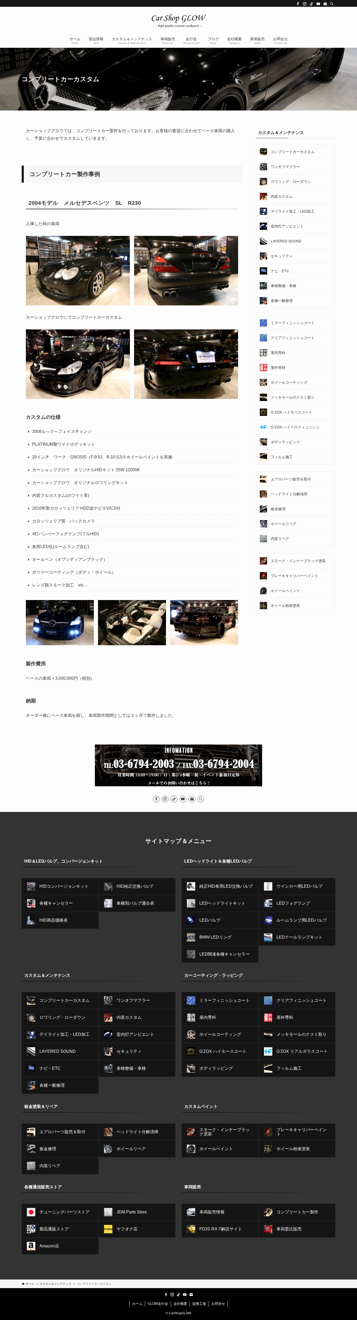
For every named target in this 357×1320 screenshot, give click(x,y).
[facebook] (298, 4)
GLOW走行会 (158, 1304)
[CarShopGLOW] (178, 21)
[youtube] (318, 4)
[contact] (325, 4)
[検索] (332, 4)
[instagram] (304, 4)
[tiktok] (311, 4)
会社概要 (180, 1304)
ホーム (137, 1304)
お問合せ (218, 1304)
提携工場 (199, 1304)
